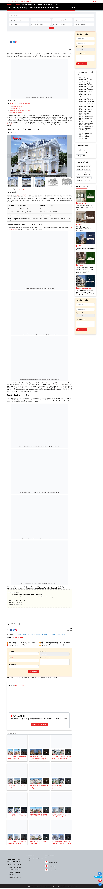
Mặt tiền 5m (80, 169)
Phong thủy (80, 224)
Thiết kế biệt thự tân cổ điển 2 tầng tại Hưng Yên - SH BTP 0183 (16, 786)
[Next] (70, 156)
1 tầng (78, 150)
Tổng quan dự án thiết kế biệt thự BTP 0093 (19, 103)
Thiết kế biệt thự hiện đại (85, 83)
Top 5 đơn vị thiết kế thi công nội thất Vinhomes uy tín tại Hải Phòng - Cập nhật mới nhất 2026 (85, 292)
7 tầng (78, 155)
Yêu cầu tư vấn (33, 671)
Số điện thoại (12, 664)
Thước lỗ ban (22, 1)
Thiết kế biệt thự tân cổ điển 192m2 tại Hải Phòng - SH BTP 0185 (61, 757)
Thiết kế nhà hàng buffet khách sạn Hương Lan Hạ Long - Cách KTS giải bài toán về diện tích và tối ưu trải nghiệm (84, 270)
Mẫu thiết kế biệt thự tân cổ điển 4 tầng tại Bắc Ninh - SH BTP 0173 (16, 842)
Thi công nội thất (82, 203)
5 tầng (83, 152)
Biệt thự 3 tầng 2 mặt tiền (86, 135)
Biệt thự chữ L (83, 119)
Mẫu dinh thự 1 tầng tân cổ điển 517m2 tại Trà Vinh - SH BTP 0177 (38, 815)
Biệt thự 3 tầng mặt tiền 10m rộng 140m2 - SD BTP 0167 (39, 842)
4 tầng (78, 152)
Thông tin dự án (16, 108)
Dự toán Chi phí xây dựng (39, 724)
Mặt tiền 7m (80, 172)
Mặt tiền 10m (87, 174)
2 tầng (83, 150)
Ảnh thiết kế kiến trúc (17, 106)
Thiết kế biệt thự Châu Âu (86, 88)
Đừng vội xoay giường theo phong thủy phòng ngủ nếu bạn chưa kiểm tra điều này (85, 228)
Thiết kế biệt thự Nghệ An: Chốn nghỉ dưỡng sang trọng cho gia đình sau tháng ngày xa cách (38, 758)
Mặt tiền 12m (88, 177)
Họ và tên (11, 651)
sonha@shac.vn (18, 604)
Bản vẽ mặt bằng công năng (15, 112)
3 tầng (87, 150)
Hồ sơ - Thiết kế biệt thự (29, 634)
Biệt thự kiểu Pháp (84, 81)
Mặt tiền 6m (87, 169)
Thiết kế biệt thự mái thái (85, 91)
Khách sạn (80, 245)
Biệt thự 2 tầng (83, 114)
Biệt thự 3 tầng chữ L (84, 136)
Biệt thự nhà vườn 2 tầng (85, 121)
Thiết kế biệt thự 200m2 (85, 111)
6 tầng (87, 152)
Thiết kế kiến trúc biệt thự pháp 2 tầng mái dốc (20, 110)
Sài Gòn (63, 634)
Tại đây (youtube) (23, 189)
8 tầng (83, 155)
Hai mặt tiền (88, 180)
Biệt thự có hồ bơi (84, 93)
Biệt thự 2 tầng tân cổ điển (86, 123)
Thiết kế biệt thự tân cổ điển (86, 86)
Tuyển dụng (28, 1)
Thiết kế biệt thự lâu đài (85, 79)
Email (10, 657)
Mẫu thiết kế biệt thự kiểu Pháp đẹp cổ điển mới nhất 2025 (16, 757)
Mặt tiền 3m (80, 166)
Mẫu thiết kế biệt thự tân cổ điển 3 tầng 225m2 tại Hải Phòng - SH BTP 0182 (61, 787)
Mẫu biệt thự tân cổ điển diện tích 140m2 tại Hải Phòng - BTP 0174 (61, 815)
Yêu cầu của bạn (44, 658)
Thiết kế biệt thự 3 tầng (85, 125)
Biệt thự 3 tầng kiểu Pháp (86, 126)
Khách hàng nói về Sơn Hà (12, 1)
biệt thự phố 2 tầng (22, 195)
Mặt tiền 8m (87, 172)
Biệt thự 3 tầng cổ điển (85, 128)
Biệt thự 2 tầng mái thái (85, 118)
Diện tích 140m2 (17, 634)
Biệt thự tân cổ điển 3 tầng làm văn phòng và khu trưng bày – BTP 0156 (61, 842)
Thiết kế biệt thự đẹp (84, 78)
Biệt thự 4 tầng (83, 138)
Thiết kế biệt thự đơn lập (85, 98)
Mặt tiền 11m (80, 177)
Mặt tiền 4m (87, 166)
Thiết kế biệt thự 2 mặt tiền (86, 101)
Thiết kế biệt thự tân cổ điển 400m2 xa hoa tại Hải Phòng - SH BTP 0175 (17, 815)
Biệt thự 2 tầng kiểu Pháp (86, 116)
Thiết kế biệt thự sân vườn (86, 89)
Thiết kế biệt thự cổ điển (85, 84)
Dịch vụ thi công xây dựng (84, 288)
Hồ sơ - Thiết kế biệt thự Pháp (44, 634)
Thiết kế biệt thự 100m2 (85, 109)
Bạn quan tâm (43, 651)
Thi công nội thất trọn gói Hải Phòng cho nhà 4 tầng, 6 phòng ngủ (84, 207)
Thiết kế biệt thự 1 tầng (85, 113)
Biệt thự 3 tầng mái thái (85, 133)
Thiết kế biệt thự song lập (86, 99)
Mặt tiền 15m (56, 634)
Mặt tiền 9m (80, 174)
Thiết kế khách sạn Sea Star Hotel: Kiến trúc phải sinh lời (85, 248)
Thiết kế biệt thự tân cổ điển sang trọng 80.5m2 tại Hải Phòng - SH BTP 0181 (39, 787)
